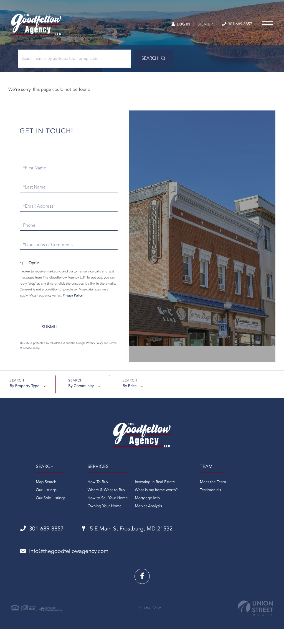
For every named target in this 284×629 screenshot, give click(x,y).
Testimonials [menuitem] (210, 490)
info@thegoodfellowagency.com (68, 551)
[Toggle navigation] (267, 24)
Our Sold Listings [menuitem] (50, 498)
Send (49, 327)
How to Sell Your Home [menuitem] (108, 498)
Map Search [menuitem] (46, 482)
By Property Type (24, 386)
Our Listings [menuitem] (46, 490)
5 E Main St (130, 529)
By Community (81, 386)
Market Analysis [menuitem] (148, 506)
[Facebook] (142, 576)
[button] (153, 59)
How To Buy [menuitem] (98, 482)
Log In (183, 25)
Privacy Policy (73, 295)
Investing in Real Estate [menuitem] (155, 482)
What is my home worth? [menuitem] (156, 490)
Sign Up (205, 25)
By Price (130, 386)
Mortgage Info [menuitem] (147, 498)
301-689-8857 (239, 24)
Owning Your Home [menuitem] (105, 506)
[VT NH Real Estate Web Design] (255, 608)
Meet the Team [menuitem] (213, 482)
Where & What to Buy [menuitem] (106, 490)
